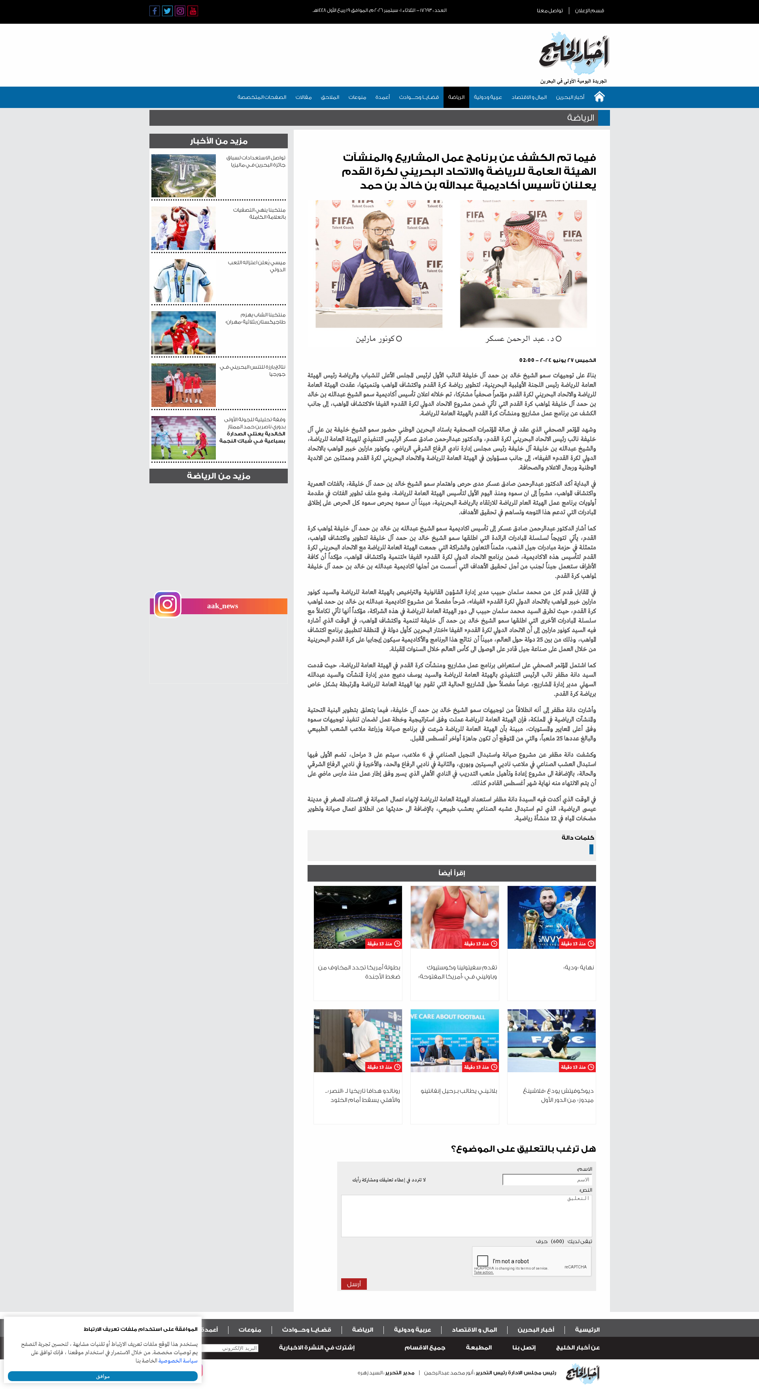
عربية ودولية (488, 97)
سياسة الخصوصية (178, 1361)
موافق (103, 1376)
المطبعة (479, 1347)
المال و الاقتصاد (529, 97)
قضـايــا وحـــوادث (419, 97)
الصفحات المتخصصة (262, 97)
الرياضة (456, 97)
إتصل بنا (524, 1347)
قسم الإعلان (589, 10)
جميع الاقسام (425, 1347)
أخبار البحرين (570, 97)
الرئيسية (587, 1330)
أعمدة (383, 97)
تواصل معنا (550, 10)
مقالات (304, 97)
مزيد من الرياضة (218, 476)
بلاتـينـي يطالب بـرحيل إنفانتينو (459, 1091)
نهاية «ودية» (578, 967)
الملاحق (330, 97)
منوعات (357, 97)
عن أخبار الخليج (578, 1347)
